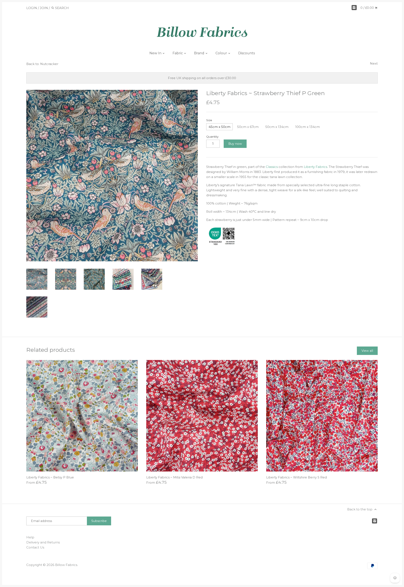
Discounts (246, 53)
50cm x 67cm (248, 127)
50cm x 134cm (276, 127)
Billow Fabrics (66, 565)
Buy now (235, 144)
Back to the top (360, 509)
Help (30, 537)
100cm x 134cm (307, 127)
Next (374, 63)
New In (155, 53)
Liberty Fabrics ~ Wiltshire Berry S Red (296, 477)
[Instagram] (354, 7)
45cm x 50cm (219, 127)
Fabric (178, 53)
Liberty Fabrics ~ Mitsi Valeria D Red (174, 477)
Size (209, 120)
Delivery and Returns (43, 542)
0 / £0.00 (367, 8)
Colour (221, 53)
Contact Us (35, 547)
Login (31, 8)
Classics (272, 167)
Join (44, 8)
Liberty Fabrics (315, 167)
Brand (199, 53)
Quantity (212, 136)
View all (367, 351)
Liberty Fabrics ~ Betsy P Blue (50, 477)
